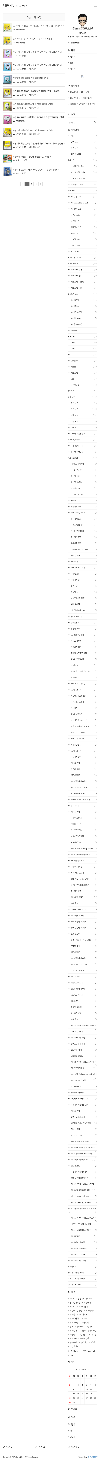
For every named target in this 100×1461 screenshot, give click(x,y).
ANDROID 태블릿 (83, 281)
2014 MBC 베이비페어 (83, 1260)
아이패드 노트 (83, 221)
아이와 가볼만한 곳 (83, 433)
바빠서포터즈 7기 (83, 872)
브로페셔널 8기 (83, 677)
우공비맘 (83, 708)
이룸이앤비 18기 (83, 445)
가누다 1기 (83, 592)
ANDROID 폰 (83, 275)
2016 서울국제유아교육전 (82, 1190)
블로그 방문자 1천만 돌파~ (80, 92)
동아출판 (73, 1342)
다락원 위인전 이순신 (83, 909)
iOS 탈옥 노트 (83, 208)
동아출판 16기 (83, 891)
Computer (83, 360)
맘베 (93, 1342)
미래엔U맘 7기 (83, 818)
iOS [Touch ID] (83, 312)
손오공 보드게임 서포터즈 (83, 885)
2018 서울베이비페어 (83, 988)
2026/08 (82, 1369)
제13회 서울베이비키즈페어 (83, 1196)
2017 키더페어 (83, 1050)
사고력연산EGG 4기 (83, 860)
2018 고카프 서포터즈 (83, 964)
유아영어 (73, 1330)
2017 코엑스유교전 (83, 1037)
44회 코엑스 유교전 (83, 683)
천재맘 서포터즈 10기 (83, 653)
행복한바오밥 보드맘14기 (83, 799)
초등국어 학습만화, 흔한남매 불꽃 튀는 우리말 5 (32, 156)
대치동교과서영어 (83, 464)
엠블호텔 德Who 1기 (83, 1056)
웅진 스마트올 (83, 519)
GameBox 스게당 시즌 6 (83, 549)
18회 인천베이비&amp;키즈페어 (83, 848)
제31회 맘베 (83, 812)
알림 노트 (83, 142)
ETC (83, 379)
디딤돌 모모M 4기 (83, 659)
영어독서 (90, 1326)
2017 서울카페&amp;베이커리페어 (83, 1075)
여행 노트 (83, 421)
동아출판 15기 (83, 1013)
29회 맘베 (83, 903)
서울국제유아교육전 (88, 1330)
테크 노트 (82, 342)
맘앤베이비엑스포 (85, 1298)
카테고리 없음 (20, 29)
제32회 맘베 (83, 763)
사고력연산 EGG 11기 (83, 720)
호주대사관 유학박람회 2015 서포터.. (82, 1210)
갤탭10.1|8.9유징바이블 (82, 1278)
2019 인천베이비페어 (83, 781)
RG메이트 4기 (83, 824)
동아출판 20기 (83, 537)
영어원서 (83, 1334)
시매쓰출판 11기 (83, 744)
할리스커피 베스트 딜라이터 (83, 940)
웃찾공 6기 (83, 805)
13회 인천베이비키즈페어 (83, 1141)
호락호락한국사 (83, 830)
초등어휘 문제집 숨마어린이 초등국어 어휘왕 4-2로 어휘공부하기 (38, 26)
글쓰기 (72, 1437)
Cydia (84, 1318)
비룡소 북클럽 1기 (83, 641)
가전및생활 (83, 385)
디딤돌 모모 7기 (83, 470)
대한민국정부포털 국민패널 (82, 1224)
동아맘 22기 (83, 476)
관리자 (72, 1431)
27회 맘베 (83, 1019)
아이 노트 (83, 427)
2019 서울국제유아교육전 (83, 854)
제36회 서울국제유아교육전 (83, 1202)
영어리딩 (84, 1342)
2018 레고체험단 (83, 897)
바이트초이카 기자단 (83, 598)
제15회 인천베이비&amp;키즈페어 (83, 1026)
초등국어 (87, 1302)
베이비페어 (90, 1310)
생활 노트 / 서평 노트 (23, 160)
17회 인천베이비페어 (83, 927)
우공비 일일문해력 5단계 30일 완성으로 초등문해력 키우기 (36, 169)
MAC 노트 (83, 233)
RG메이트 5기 (83, 750)
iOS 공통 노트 (83, 196)
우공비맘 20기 (83, 543)
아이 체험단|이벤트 (83, 178)
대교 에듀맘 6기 (82, 1031)
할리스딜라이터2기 (83, 1117)
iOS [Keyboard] (83, 324)
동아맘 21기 (83, 500)
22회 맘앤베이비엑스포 (83, 1178)
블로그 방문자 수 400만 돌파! (81, 98)
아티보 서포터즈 (83, 494)
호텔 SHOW (83, 933)
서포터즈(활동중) (21, 56)
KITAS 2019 (83, 775)
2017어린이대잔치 (82, 1068)
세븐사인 (82, 136)
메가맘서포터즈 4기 (83, 610)
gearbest (80, 1326)
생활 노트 (82, 397)
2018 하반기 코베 (83, 915)
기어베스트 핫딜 (83, 184)
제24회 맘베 (83, 1111)
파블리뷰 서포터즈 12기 (83, 1104)
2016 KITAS (83, 1165)
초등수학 (85, 1322)
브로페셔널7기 (83, 842)
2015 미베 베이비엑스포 (83, 1242)
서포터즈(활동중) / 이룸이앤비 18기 (28, 69)
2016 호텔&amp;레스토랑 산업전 (83, 1148)
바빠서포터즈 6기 (83, 970)
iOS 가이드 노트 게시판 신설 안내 (82, 104)
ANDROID (83, 372)
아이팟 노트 (83, 239)
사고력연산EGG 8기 (83, 793)
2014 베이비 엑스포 (83, 1254)
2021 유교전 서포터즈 (83, 512)
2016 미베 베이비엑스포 (82, 1159)
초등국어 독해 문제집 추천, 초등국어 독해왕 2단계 (33, 104)
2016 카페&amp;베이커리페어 (83, 1154)
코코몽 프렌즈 (83, 1086)
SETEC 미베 (83, 946)
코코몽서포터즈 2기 (83, 1135)
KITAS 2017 (83, 976)
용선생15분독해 (83, 482)
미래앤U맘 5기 (83, 1007)
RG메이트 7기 (83, 665)
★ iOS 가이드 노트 (82, 257)
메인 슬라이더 (83, 154)
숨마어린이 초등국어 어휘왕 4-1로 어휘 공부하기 (32, 39)
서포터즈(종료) (82, 458)
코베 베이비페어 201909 (83, 726)
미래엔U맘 (83, 573)
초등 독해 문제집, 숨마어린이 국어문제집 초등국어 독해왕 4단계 (38, 117)
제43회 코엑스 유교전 (83, 787)
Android (83, 330)
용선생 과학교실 (83, 452)
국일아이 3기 (83, 488)
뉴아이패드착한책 (82, 1284)
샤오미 (72, 1306)
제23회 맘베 (83, 1129)
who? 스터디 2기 (83, 982)
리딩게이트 (74, 1346)
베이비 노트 (82, 1266)
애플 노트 (82, 190)
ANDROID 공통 (83, 269)
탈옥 (71, 1326)
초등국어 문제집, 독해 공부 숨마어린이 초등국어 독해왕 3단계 (37, 65)
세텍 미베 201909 (83, 738)
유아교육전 (74, 1322)
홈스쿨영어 (84, 1338)
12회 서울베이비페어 (83, 921)
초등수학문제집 (76, 1310)
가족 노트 (83, 148)
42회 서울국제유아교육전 (83, 879)
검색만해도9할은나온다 (82, 1351)
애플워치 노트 (83, 227)
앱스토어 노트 (82, 294)
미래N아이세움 (83, 866)
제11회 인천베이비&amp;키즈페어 (83, 1219)
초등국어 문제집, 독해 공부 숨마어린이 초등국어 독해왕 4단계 (37, 52)
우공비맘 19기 (83, 647)
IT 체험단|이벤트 (83, 166)
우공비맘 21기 (83, 506)
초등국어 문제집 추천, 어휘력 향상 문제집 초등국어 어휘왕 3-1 (38, 91)
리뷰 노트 (82, 348)
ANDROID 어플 (83, 288)
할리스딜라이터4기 (83, 1043)
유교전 (72, 1314)
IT (83, 354)
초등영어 (73, 1334)
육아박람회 (83, 1306)
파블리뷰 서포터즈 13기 (83, 1098)
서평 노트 (83, 415)
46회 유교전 (83, 555)
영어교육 (73, 1338)
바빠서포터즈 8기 (83, 836)
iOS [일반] (83, 300)
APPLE (83, 366)
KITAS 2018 (83, 952)
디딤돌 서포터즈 (83, 714)
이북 (71, 1355)
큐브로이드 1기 (83, 616)
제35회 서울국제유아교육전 (83, 1230)
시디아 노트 (83, 251)
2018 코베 (83, 1001)
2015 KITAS (83, 1236)
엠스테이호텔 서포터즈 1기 (83, 1123)
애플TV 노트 (83, 245)
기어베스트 (83, 1314)
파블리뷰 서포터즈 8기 (83, 1172)
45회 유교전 (83, 604)
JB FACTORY (93, 1457)
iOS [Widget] (83, 306)
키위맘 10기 (83, 769)
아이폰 (93, 1334)
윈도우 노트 (82, 336)
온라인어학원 (75, 1302)
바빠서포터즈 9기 (83, 702)
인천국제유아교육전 (83, 732)
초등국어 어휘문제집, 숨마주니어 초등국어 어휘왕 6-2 (34, 130)
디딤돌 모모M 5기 (83, 531)
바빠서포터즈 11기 (83, 567)
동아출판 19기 (83, 622)
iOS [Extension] (83, 318)
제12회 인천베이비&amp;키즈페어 (83, 1185)
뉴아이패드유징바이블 (82, 1272)
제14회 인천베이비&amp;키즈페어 (83, 1063)
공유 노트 (82, 160)
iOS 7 (72, 1298)
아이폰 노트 (83, 215)
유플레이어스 (83, 628)
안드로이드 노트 (82, 263)
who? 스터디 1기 (83, 995)
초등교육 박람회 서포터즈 (83, 671)
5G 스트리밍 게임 (83, 634)
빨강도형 (83, 586)
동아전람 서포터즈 (83, 1092)
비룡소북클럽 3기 (83, 525)
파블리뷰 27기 (83, 757)
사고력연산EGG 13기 (83, 695)
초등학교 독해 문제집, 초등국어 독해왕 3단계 (31, 78)
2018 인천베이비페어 (83, 958)
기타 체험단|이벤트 (83, 172)
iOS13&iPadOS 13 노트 (83, 202)
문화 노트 (83, 403)
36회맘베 (83, 561)
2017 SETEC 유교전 (82, 1080)
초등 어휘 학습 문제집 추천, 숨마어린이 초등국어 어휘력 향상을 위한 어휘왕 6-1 (45, 143)
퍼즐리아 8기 (83, 579)
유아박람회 (74, 1318)
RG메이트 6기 (83, 689)
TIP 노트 (82, 391)
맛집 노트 (83, 409)
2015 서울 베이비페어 (83, 1248)
